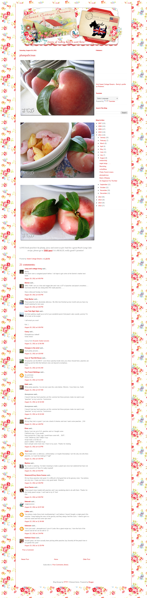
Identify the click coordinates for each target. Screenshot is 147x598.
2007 (100, 123)
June (102, 152)
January (103, 137)
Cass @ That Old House (33, 358)
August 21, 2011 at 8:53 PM (34, 471)
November (103, 190)
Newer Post (25, 559)
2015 (100, 206)
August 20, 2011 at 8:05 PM (34, 278)
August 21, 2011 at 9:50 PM (34, 497)
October (103, 187)
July (101, 155)
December (103, 193)
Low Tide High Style (32, 311)
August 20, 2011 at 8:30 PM (34, 307)
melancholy (103, 160)
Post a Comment (28, 550)
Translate (112, 101)
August (102, 158)
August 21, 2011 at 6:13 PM (34, 447)
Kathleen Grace (30, 538)
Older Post (86, 559)
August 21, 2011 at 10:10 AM (34, 402)
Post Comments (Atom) (60, 565)
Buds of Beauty (105, 178)
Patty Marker (29, 299)
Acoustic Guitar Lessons (41, 341)
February (103, 140)
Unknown (28, 526)
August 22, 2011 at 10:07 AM (34, 507)
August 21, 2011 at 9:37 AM (34, 390)
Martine (27, 463)
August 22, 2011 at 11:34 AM (34, 521)
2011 (100, 135)
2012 (100, 197)
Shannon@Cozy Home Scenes (35, 475)
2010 (100, 132)
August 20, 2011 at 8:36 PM (34, 327)
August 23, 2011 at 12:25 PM (34, 545)
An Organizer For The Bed (108, 181)
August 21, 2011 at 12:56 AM (34, 343)
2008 (100, 126)
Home (56, 559)
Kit (26, 418)
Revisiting (103, 166)
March (102, 143)
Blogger (91, 582)
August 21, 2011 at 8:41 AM (34, 368)
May (101, 149)
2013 (100, 200)
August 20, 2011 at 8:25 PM (34, 295)
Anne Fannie (29, 487)
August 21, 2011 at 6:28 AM (34, 353)
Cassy (27, 332)
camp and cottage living (33, 269)
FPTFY (66, 582)
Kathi (26, 384)
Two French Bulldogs (32, 372)
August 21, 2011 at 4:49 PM (34, 424)
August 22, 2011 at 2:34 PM (34, 533)
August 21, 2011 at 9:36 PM (34, 483)
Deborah (28, 501)
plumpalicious (104, 175)
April (102, 146)
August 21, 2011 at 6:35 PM (34, 459)
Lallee (27, 511)
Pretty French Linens (106, 172)
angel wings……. (105, 163)
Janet (26, 451)
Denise (27, 283)
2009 (100, 129)
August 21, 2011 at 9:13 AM (34, 380)
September (104, 184)
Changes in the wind (32, 348)
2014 (100, 203)
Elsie (26, 428)
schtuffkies (103, 169)
